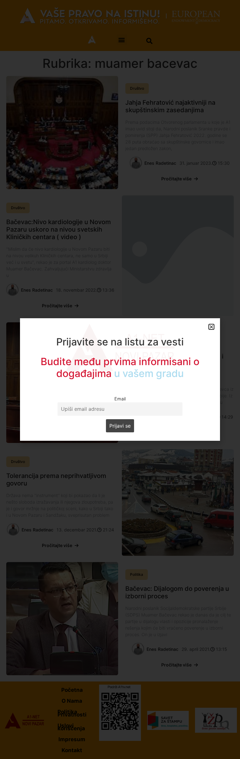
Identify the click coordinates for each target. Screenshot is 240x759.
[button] (211, 326)
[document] (120, 379)
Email (120, 398)
